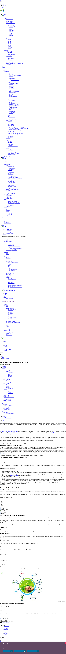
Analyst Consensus (8, 325)
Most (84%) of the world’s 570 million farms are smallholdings (9, 431)
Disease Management (12, 168)
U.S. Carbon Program (11, 181)
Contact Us (3, 7)
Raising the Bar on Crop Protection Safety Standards (15, 287)
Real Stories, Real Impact (9, 21)
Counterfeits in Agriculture (9, 200)
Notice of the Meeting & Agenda (12, 309)
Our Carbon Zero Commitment (12, 180)
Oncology (9, 82)
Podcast (7, 215)
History (7, 38)
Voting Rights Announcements (10, 328)
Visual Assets (6, 296)
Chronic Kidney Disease (11, 89)
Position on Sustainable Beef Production (13, 288)
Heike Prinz (11, 29)
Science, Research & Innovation (8, 229)
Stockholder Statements (11, 311)
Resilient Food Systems (7, 400)
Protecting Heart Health (11, 143)
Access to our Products (9, 260)
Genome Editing (11, 171)
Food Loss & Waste (8, 197)
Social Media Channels (7, 635)
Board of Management (11, 25)
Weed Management (12, 167)
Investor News (6, 305)
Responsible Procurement (11, 54)
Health (3, 66)
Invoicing (9, 59)
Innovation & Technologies (9, 98)
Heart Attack (11, 74)
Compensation (11, 32)
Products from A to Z (7, 224)
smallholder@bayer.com (6, 622)
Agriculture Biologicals (11, 166)
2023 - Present (10, 47)
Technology (9, 110)
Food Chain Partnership (9, 198)
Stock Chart (7, 324)
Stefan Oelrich (11, 28)
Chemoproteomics (12, 112)
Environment (6, 252)
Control (7, 334)
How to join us (6, 343)
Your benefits (6, 348)
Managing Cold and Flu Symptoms (13, 146)
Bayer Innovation (10, 213)
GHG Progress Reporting (11, 183)
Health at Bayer (6, 70)
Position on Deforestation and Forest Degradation (15, 285)
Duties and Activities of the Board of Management (13, 331)
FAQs (8, 315)
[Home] (2, 12)
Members (10, 34)
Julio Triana (11, 31)
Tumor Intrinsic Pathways (13, 118)
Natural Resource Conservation (12, 186)
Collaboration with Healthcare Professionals (15, 248)
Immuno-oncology (12, 117)
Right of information (10, 313)
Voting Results (10, 316)
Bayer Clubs (9, 264)
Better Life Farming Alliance (14, 475)
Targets (7, 239)
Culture (9, 265)
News (5, 294)
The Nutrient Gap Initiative (11, 154)
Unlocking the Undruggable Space (14, 105)
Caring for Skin (10, 142)
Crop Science (6, 627)
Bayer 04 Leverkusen (12, 270)
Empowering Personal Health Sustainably (13, 153)
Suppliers (5, 404)
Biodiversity (7, 184)
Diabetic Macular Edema (12, 92)
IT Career (7, 344)
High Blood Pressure (12, 78)
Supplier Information (9, 56)
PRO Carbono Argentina (11, 182)
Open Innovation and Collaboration (9, 233)
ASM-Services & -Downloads (12, 317)
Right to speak (10, 312)
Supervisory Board (10, 33)
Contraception (11, 94)
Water (8, 391)
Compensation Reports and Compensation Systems (13, 322)
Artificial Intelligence (12, 111)
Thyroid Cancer (11, 88)
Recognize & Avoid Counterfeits (12, 201)
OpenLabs (7, 211)
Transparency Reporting (11, 244)
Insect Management (12, 169)
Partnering (9, 115)
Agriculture (3, 157)
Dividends (7, 326)
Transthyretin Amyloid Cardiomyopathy (15, 75)
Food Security (6, 194)
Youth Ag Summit (10, 214)
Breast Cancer (11, 84)
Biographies (9, 48)
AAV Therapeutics (12, 100)
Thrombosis (11, 76)
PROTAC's (11, 113)
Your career (5, 345)
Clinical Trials (11, 106)
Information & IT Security (9, 62)
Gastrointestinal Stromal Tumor (13, 83)
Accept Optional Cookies (32, 651)
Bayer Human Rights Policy (12, 279)
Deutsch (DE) (4, 5)
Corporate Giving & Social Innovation (13, 262)
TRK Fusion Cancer (12, 87)
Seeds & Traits (10, 170)
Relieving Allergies (10, 144)
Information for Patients (7, 222)
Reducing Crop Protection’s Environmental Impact (15, 178)
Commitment (11, 247)
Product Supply (8, 206)
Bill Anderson (11, 27)
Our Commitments (8, 151)
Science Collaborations (11, 245)
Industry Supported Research (12, 208)
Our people (5, 346)
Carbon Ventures (6, 383)
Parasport (10, 268)
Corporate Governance (7, 330)
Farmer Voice (6, 162)
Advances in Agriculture (7, 190)
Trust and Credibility (10, 150)
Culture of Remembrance (11, 263)
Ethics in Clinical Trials (12, 108)
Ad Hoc (7, 306)
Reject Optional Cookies (19, 651)
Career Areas (7, 342)
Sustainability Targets (7, 379)
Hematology (9, 81)
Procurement (6, 50)
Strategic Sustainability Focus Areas (13, 53)
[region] (33, 648)
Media (3, 289)
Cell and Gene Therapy (9, 120)
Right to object (10, 314)
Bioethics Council (8, 274)
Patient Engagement (10, 137)
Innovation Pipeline (6, 396)
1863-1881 (9, 39)
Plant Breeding (11, 172)
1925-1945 (9, 41)
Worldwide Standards (14, 107)
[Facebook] (0, 641)
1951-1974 (9, 43)
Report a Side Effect (7, 155)
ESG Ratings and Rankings (8, 251)
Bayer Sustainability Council (10, 273)
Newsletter (5, 634)
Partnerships (9, 149)
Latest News (5, 633)
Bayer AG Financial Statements (10, 321)
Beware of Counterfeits (7, 223)
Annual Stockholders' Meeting (10, 308)
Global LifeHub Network (11, 193)
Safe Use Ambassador (11, 205)
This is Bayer (4, 14)
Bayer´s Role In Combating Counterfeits (13, 202)
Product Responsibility (7, 408)
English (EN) (4, 4)
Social (5, 256)
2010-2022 (9, 46)
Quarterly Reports (8, 319)
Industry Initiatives (10, 55)
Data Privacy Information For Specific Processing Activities (14, 63)
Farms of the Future (8, 191)
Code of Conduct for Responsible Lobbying (14, 246)
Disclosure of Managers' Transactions (11, 332)
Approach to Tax (8, 333)
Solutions (7, 140)
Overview (5, 161)
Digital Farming (10, 173)
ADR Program (8, 329)
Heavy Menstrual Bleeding (13, 96)
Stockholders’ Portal (10, 310)
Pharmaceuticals (6, 71)
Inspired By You (8, 72)
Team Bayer (7, 24)
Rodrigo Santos (11, 30)
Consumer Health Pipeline (9, 231)
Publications (4, 367)
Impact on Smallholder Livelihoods (14, 177)
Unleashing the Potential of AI (10, 232)
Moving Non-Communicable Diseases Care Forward (15, 133)
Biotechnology (10, 375)
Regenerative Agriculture (7, 164)
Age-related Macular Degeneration (14, 91)
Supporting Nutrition (10, 145)
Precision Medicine (12, 103)
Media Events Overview (9, 298)
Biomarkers (11, 102)
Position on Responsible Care (12, 284)
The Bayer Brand (8, 20)
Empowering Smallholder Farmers (12, 176)
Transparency (8, 135)
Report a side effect (3, 639)
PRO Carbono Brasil (9, 387)
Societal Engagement (9, 261)
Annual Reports (8, 320)
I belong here (7, 347)
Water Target (9, 175)
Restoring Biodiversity (11, 185)
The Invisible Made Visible (15, 80)
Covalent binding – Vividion (13, 119)
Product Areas (6, 221)
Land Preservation (12, 188)
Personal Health (6, 139)
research (14, 432)
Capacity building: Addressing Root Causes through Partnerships (18, 128)
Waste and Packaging (9, 255)
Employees (7, 257)
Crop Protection (8, 371)
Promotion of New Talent (13, 269)
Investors (3, 300)
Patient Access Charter (11, 125)
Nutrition (7, 196)
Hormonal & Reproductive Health (12, 93)
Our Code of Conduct (9, 22)
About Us (5, 18)
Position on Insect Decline (11, 286)
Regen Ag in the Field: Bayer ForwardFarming (12, 189)
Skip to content (2, 0)
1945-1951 (9, 42)
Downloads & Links (10, 60)
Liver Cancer (11, 85)
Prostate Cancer (11, 86)
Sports (8, 266)
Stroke (10, 79)
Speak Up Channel (8, 64)
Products (7, 147)
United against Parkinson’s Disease (14, 104)
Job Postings (5, 632)
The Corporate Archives (11, 49)
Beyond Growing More (9, 195)
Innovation (7, 148)
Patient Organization (10, 136)
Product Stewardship (9, 204)
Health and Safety (8, 258)
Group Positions (8, 280)
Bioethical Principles (10, 282)
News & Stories (8, 138)
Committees (11, 35)
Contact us (5, 350)
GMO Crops (7, 209)
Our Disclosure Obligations (13, 249)
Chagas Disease (11, 132)
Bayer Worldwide (8, 37)
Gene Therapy (10, 121)
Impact (7, 240)
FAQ (10, 109)
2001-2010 (9, 45)
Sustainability (8, 123)
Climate (7, 253)
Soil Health (9, 392)
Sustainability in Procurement (10, 51)
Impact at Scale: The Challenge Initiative (15, 129)
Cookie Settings (7, 651)
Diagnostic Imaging (12, 114)
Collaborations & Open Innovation (11, 192)
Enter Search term (2, 351)
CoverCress (9, 179)
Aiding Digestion (10, 141)
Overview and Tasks (12, 26)
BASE (8, 281)
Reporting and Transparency (8, 241)
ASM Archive (10, 318)
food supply (52, 432)
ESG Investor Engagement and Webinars (11, 250)
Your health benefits (8, 349)
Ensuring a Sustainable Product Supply (13, 134)
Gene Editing (9, 122)
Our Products (6, 628)
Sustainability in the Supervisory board (11, 272)
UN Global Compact (9, 275)
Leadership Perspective (11, 124)
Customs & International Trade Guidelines (13, 57)
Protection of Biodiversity (11, 283)
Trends (8, 99)
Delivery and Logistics (11, 58)
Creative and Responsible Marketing (13, 152)
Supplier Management (9, 276)
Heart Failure (11, 77)
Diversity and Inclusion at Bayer (10, 23)
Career (3, 337)
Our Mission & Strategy (9, 19)
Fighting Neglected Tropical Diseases (13, 131)
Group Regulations (8, 277)
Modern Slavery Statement (11, 259)
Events (7, 212)
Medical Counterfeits (7, 156)
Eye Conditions (10, 90)
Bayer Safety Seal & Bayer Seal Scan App (14, 203)
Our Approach (10, 52)
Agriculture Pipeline (8, 230)
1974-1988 (9, 44)
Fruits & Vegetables (10, 174)
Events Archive (8, 307)
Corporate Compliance (7, 61)
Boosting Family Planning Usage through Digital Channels (17, 127)
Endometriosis (11, 95)
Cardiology (9, 73)
